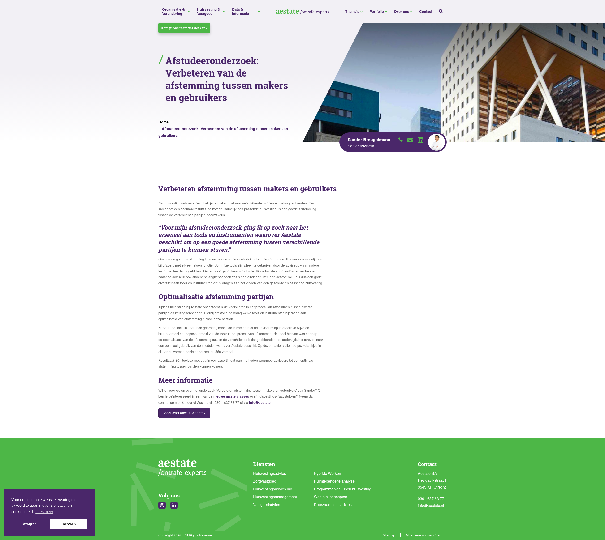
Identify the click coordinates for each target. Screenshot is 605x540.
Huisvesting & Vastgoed (208, 11)
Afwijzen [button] (30, 524)
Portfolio (376, 11)
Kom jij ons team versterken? (184, 28)
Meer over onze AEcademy (184, 413)
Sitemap (389, 535)
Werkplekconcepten (330, 496)
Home (163, 122)
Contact (425, 11)
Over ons (401, 11)
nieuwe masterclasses (231, 396)
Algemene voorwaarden (423, 535)
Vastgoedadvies (266, 504)
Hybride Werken (327, 473)
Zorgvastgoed (264, 481)
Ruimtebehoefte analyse (334, 481)
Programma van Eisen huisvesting (342, 489)
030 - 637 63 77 (431, 498)
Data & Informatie (240, 11)
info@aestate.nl (262, 402)
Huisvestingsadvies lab (272, 489)
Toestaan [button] (68, 524)
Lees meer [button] (44, 512)
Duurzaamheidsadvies (333, 504)
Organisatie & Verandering (173, 11)
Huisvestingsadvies (269, 473)
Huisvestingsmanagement (275, 496)
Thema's (352, 11)
